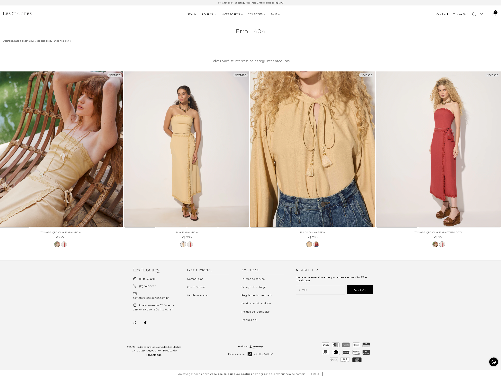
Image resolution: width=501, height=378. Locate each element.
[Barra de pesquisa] (474, 14)
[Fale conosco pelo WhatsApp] (493, 361)
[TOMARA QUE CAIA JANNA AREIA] (57, 244)
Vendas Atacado (197, 295)
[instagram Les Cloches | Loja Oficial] (137, 322)
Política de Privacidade (256, 303)
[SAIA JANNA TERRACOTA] (190, 244)
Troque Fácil (249, 319)
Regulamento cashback (256, 295)
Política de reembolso (255, 311)
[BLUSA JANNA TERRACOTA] (316, 244)
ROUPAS (208, 14)
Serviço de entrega (253, 287)
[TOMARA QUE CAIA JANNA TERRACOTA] (64, 244)
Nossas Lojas (195, 278)
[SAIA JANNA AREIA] (186, 149)
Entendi (316, 374)
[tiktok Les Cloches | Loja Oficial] (147, 322)
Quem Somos (196, 287)
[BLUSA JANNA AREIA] (312, 149)
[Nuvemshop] (250, 347)
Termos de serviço (253, 278)
